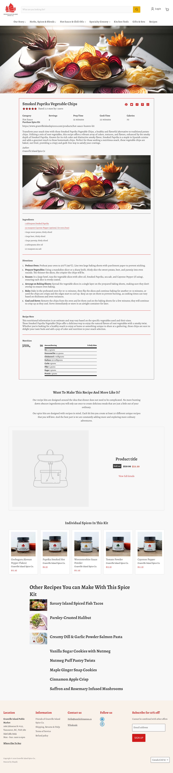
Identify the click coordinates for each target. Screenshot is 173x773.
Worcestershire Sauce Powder (85, 561)
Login (158, 8)
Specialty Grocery (99, 21)
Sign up (138, 738)
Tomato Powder (114, 559)
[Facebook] (102, 724)
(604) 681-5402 (10, 733)
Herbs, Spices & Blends (42, 21)
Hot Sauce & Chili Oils (72, 21)
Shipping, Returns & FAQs (48, 726)
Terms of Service (43, 731)
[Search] (136, 9)
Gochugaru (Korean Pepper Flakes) (21, 561)
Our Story (19, 21)
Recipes (153, 21)
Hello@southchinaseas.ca (80, 718)
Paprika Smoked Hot (54, 559)
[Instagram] (102, 719)
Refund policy (42, 735)
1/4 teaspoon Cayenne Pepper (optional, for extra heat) (47, 227)
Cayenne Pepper (146, 559)
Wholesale (72, 725)
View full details (126, 476)
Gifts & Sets (139, 21)
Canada (159, 759)
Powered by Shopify (10, 762)
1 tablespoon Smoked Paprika (37, 223)
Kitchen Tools (121, 21)
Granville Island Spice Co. (22, 566)
